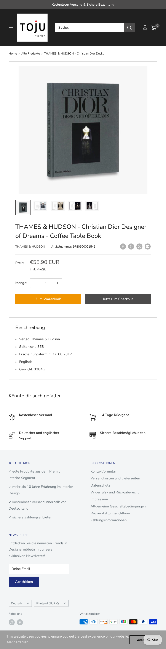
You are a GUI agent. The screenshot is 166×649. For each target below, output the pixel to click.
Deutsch (16, 603)
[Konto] (145, 27)
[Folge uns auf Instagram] (12, 622)
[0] (153, 27)
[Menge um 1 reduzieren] (34, 283)
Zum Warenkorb (48, 299)
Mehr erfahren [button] (17, 642)
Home (13, 53)
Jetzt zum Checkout (118, 299)
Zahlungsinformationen (109, 520)
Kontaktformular (103, 471)
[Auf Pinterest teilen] (131, 246)
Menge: (21, 283)
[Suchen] (129, 27)
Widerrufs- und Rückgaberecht (115, 492)
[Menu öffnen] (11, 27)
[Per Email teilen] (148, 246)
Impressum (99, 499)
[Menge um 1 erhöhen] (57, 283)
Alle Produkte (30, 53)
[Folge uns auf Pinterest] (20, 622)
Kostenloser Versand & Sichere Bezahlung (83, 4)
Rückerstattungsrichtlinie (110, 513)
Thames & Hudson (30, 247)
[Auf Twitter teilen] (139, 246)
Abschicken (24, 581)
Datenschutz (100, 485)
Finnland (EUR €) (47, 603)
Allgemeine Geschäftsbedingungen (118, 506)
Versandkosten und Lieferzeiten (115, 478)
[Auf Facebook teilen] (123, 246)
